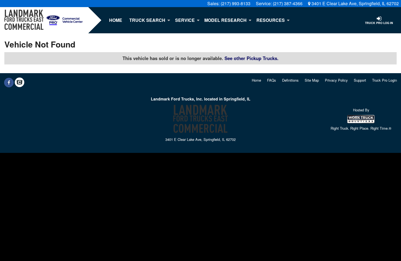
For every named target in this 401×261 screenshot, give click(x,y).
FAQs (271, 80)
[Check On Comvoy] (19, 82)
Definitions (290, 80)
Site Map (312, 80)
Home (115, 20)
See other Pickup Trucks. (252, 58)
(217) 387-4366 (288, 3)
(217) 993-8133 (235, 3)
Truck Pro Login (384, 80)
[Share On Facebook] (9, 82)
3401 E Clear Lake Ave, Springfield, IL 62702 (354, 3)
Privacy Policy (336, 80)
